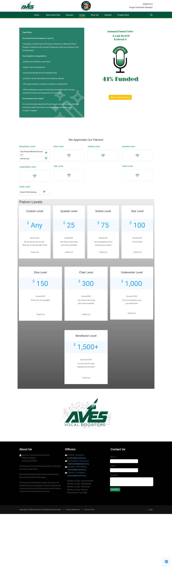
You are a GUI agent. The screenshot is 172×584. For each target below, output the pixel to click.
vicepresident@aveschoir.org (78, 464)
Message (114, 475)
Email (112, 466)
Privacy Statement (73, 509)
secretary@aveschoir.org (76, 470)
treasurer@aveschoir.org (76, 476)
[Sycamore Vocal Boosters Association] (27, 6)
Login (151, 509)
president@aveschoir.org (76, 458)
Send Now (115, 489)
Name (112, 457)
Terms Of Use (89, 509)
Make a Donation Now (120, 97)
